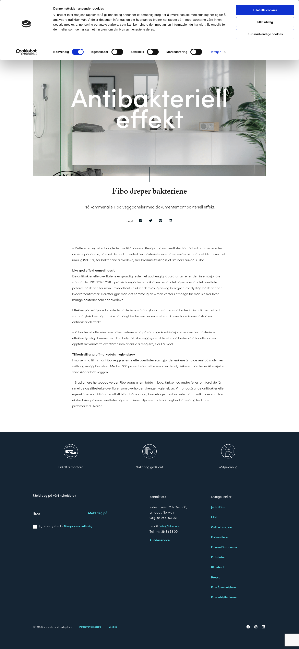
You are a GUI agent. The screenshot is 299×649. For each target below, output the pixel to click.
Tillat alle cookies (265, 10)
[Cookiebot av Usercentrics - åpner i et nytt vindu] (26, 52)
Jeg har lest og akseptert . (66, 526)
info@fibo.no (169, 526)
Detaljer (215, 52)
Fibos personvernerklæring (78, 526)
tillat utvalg (265, 22)
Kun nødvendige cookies (265, 34)
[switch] (117, 52)
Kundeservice (160, 540)
